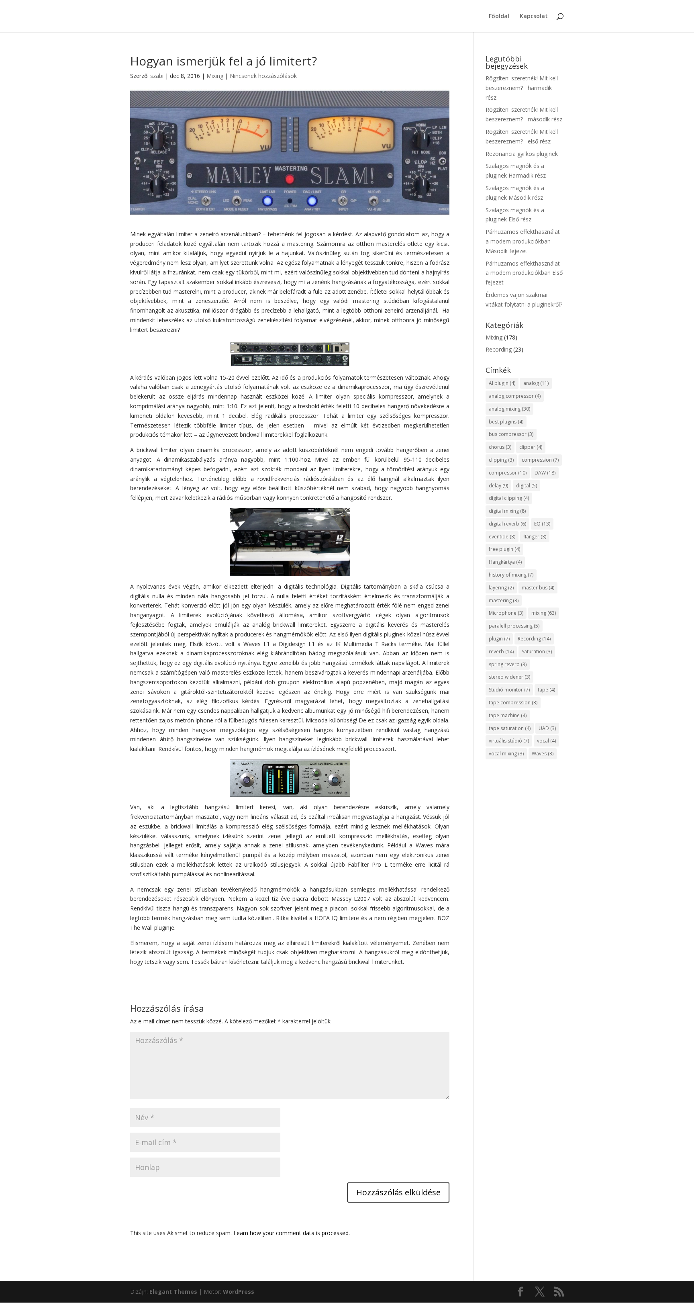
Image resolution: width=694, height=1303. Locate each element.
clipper (530, 447)
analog (536, 383)
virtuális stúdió (509, 740)
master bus (538, 587)
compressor (508, 472)
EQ (542, 523)
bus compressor (511, 434)
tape (546, 689)
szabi (156, 76)
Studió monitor (509, 689)
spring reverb (508, 664)
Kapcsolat (534, 16)
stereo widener (509, 676)
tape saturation (510, 728)
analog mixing (509, 408)
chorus (500, 447)
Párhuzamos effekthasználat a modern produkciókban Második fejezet (523, 241)
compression (540, 459)
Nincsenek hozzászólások (263, 76)
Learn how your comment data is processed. (291, 1233)
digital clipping (509, 498)
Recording (499, 349)
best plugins (506, 421)
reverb (501, 651)
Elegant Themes (173, 1291)
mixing (543, 613)
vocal (546, 740)
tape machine (508, 715)
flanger (534, 536)
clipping (501, 459)
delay (498, 485)
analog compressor (515, 396)
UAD (547, 728)
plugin (499, 638)
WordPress (238, 1291)
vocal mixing (506, 753)
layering (501, 587)
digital (526, 485)
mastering (503, 600)
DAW (545, 472)
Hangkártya (505, 561)
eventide (502, 536)
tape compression (513, 702)
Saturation (537, 651)
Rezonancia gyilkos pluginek (522, 154)
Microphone (506, 613)
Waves (542, 753)
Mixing (214, 76)
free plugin (504, 549)
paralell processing (514, 625)
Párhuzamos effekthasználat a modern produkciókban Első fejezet (524, 273)
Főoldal (499, 16)
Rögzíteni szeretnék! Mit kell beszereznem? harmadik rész (522, 87)
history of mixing (511, 574)
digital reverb (507, 523)
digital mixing (507, 510)
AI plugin (502, 383)
